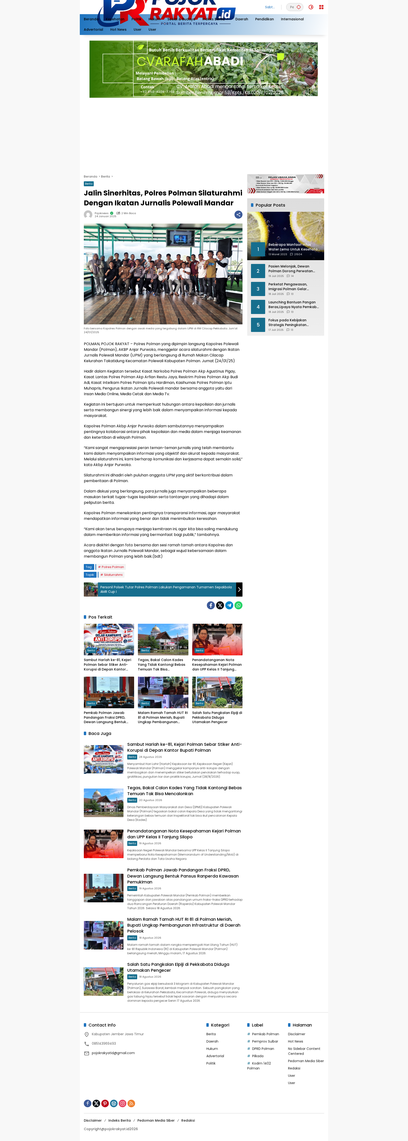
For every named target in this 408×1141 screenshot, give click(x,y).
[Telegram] (229, 605)
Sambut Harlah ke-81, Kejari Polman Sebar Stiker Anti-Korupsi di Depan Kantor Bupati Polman (107, 665)
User (291, 1075)
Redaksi (294, 1068)
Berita (89, 184)
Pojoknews (102, 213)
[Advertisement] (225, 134)
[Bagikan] (238, 215)
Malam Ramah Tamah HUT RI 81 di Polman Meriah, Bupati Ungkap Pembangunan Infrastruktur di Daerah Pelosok (163, 718)
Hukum (212, 1048)
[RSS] (131, 1103)
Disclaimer (296, 1034)
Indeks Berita (119, 1120)
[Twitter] (220, 605)
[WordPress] (114, 1103)
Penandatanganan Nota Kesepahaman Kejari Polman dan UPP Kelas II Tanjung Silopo (217, 665)
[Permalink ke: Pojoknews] (89, 214)
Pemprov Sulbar (265, 1041)
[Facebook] (211, 605)
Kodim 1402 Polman (259, 1066)
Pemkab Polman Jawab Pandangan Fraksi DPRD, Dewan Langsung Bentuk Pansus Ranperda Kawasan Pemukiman (107, 718)
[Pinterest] (105, 1103)
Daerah (212, 1041)
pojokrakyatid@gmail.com (113, 1053)
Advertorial (215, 1056)
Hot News (295, 1041)
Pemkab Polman (265, 1034)
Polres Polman (113, 567)
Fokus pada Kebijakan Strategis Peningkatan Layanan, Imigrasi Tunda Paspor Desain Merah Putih (291, 322)
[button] (298, 7)
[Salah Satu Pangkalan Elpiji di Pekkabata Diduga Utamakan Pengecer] (217, 692)
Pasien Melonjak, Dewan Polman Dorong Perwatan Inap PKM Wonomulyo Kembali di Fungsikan (290, 268)
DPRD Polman (263, 1048)
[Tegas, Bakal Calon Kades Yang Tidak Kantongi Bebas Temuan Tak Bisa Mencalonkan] (163, 639)
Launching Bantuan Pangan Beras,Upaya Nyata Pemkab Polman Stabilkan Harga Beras (292, 304)
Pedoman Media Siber (306, 1061)
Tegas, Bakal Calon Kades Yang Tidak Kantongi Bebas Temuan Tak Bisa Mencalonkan (161, 665)
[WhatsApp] (238, 605)
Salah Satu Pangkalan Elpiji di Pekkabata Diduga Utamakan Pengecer (217, 717)
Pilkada (258, 1056)
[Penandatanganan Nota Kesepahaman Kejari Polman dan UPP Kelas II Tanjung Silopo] (217, 639)
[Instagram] (122, 1103)
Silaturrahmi (113, 575)
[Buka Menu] (321, 7)
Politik (211, 1063)
